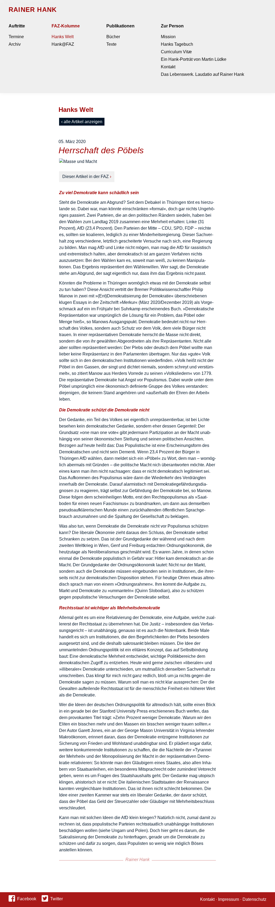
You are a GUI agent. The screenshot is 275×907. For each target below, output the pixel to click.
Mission (168, 36)
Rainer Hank (33, 9)
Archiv (15, 44)
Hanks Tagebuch (177, 44)
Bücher (113, 36)
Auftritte (17, 26)
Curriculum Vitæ (176, 51)
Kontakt (168, 67)
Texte (111, 44)
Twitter (56, 899)
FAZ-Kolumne (66, 26)
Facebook (26, 899)
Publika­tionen (120, 26)
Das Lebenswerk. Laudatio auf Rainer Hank (202, 74)
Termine (16, 36)
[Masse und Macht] (137, 161)
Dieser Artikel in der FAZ (85, 176)
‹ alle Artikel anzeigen (81, 121)
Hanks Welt (63, 36)
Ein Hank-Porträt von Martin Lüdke (193, 59)
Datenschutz (254, 899)
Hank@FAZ (63, 44)
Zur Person (172, 26)
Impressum (228, 899)
